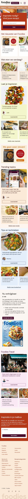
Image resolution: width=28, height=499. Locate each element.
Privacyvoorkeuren (6, 475)
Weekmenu (19, 7)
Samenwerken (18, 448)
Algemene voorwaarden (7, 469)
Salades (16, 463)
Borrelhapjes (17, 473)
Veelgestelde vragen (6, 465)
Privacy (3, 471)
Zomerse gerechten (19, 475)
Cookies (3, 473)
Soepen (16, 465)
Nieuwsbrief (11, 7)
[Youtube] (19, 491)
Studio (16, 450)
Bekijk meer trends (14, 226)
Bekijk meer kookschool (14, 287)
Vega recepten (18, 485)
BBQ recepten (18, 477)
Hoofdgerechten (18, 469)
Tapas (16, 479)
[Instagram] (9, 491)
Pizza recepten (18, 481)
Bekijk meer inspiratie (14, 141)
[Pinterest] (16, 491)
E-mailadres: (5, 429)
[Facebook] (12, 491)
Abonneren (15, 3)
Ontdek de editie (8, 318)
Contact (3, 467)
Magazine (3, 7)
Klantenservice (5, 463)
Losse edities (5, 454)
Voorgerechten (18, 467)
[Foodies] (5, 3)
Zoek (14, 27)
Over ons (4, 448)
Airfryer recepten (18, 483)
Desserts (17, 471)
